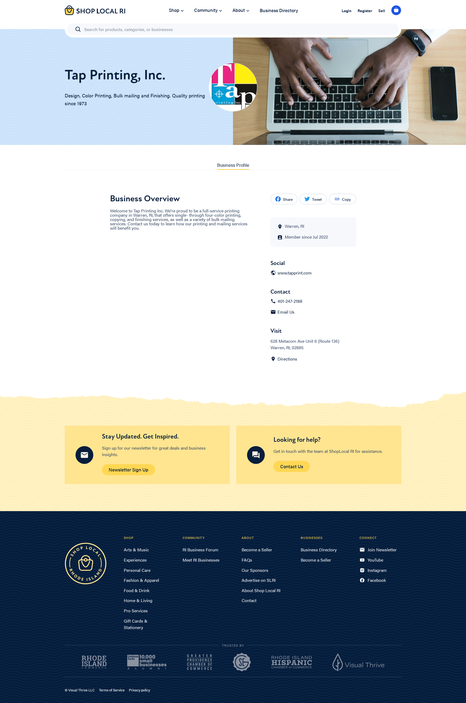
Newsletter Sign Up (128, 469)
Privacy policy (139, 689)
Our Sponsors (255, 570)
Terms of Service (112, 689)
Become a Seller (257, 549)
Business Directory (279, 10)
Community (206, 10)
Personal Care (137, 570)
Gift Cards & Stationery (136, 624)
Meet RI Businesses (201, 560)
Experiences (135, 560)
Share (288, 199)
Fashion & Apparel (141, 580)
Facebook (377, 580)
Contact (249, 600)
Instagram (377, 570)
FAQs (247, 560)
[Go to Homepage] (95, 13)
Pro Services (136, 610)
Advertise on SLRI (259, 580)
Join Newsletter (382, 549)
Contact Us (291, 466)
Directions (287, 359)
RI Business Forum (200, 549)
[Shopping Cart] (396, 10)
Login (346, 10)
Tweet (317, 199)
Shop (174, 10)
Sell (381, 10)
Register (365, 10)
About (238, 10)
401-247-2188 (289, 301)
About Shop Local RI (261, 590)
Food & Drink (136, 590)
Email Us (285, 312)
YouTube (375, 560)
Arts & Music (136, 549)
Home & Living (138, 600)
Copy (346, 199)
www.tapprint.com (294, 273)
